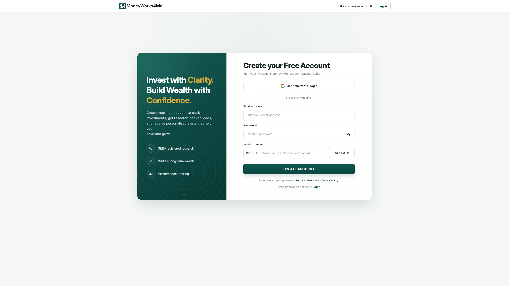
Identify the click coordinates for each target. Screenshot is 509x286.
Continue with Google (302, 86)
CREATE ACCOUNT (299, 169)
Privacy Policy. (330, 180)
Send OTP (342, 152)
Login (316, 186)
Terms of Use (304, 180)
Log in (383, 6)
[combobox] (250, 153)
